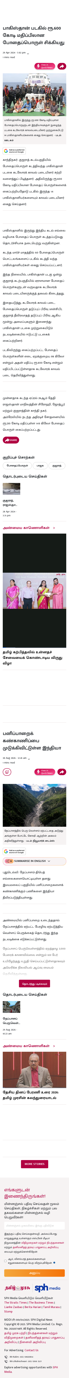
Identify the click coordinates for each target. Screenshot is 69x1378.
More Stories (35, 1164)
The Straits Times (15, 1303)
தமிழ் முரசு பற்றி (15, 1333)
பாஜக (40, 465)
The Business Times (41, 1303)
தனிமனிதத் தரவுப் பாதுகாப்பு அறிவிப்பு (36, 1247)
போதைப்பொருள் (17, 465)
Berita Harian (32, 1307)
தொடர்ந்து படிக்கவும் (34, 984)
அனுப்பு (34, 1272)
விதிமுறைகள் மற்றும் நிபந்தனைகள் (42, 1243)
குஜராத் (56, 465)
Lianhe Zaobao (13, 1307)
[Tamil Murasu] (17, 1288)
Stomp (8, 1312)
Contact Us (31, 1350)
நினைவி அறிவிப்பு (33, 1342)
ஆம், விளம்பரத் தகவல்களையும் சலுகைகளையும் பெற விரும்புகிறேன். (33, 1261)
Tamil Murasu (51, 1307)
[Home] (47, 1288)
